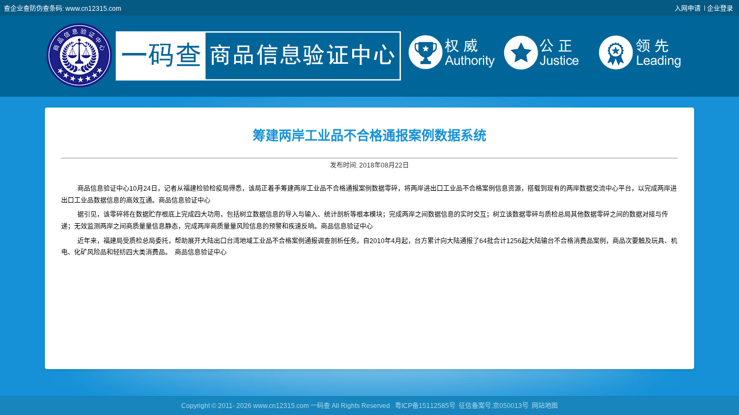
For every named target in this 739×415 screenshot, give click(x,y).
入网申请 (688, 8)
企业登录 (720, 8)
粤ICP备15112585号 (425, 406)
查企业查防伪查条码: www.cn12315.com (62, 8)
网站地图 (545, 406)
